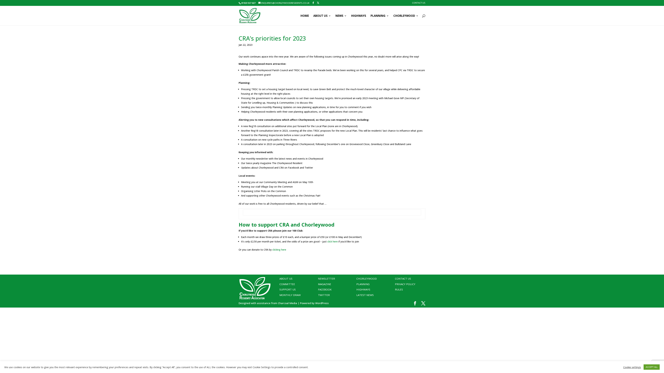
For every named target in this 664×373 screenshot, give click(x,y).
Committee (287, 284)
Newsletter (326, 278)
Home (305, 16)
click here (332, 241)
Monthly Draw (290, 295)
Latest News (365, 295)
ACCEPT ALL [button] (652, 367)
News (339, 16)
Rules (399, 289)
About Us (320, 16)
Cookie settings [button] (632, 367)
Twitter (324, 295)
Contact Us (418, 3)
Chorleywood (404, 16)
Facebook (325, 289)
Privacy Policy (405, 284)
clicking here (279, 249)
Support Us (287, 289)
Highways (358, 16)
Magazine (324, 284)
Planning (378, 16)
